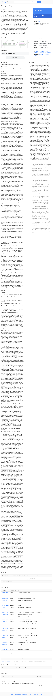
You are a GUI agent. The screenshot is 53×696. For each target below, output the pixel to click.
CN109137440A (5, 594)
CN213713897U (5, 644)
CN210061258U (5, 598)
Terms (31, 694)
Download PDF (38, 15)
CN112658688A (5, 592)
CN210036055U (5, 600)
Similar (36, 16)
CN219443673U (5, 607)
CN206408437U (5, 619)
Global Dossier (46, 54)
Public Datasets (25, 694)
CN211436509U (5, 602)
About (12, 694)
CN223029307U (5, 649)
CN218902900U (5, 609)
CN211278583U (5, 633)
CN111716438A (5, 628)
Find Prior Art (46, 15)
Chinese (42, 19)
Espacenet (41, 54)
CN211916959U (5, 626)
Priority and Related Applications (45, 52)
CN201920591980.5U (6, 661)
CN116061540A (5, 614)
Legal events (43, 51)
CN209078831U (5, 621)
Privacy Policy (36, 694)
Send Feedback (18, 694)
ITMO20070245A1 (5, 605)
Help (41, 694)
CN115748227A (5, 635)
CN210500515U (5, 637)
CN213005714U (5, 612)
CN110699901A (5, 616)
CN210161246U (5, 640)
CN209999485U (5, 630)
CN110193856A (5, 623)
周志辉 (38, 21)
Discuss (35, 55)
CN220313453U (5, 647)
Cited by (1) (38, 51)
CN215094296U (5, 642)
